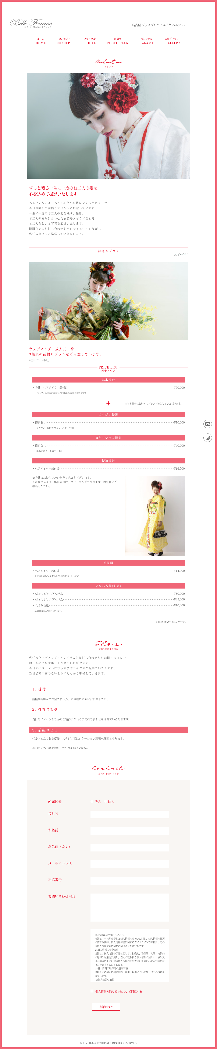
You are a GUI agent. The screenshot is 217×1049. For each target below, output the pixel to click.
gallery (173, 41)
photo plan (117, 41)
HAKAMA (146, 41)
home (41, 41)
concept (64, 41)
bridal (89, 41)
